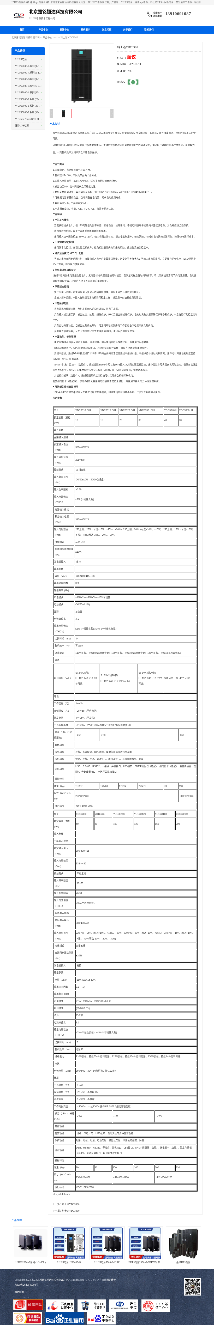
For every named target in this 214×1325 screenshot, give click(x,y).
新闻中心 (64, 29)
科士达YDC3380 (71, 1204)
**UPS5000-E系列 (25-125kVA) (31, 106)
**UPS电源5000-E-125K (107, 1262)
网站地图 (19, 1292)
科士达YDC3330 (71, 1211)
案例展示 (85, 29)
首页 (22, 29)
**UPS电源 (21, 59)
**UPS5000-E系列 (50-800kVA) (31, 112)
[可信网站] (27, 1318)
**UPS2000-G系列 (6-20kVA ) (30, 86)
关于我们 (128, 29)
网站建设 (111, 1280)
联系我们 (149, 29)
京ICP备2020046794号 (26, 1285)
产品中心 (43, 29)
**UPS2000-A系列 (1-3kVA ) (30, 66)
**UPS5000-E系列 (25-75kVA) (31, 99)
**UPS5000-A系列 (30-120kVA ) (32, 92)
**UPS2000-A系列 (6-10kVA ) (30, 72)
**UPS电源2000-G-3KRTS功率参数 (146, 1262)
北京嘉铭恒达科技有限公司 (25, 37)
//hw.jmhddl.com (61, 1194)
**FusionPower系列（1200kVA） (32, 119)
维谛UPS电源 (22, 125)
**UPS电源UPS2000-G (69, 1262)
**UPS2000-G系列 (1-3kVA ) (30, 79)
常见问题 (106, 29)
